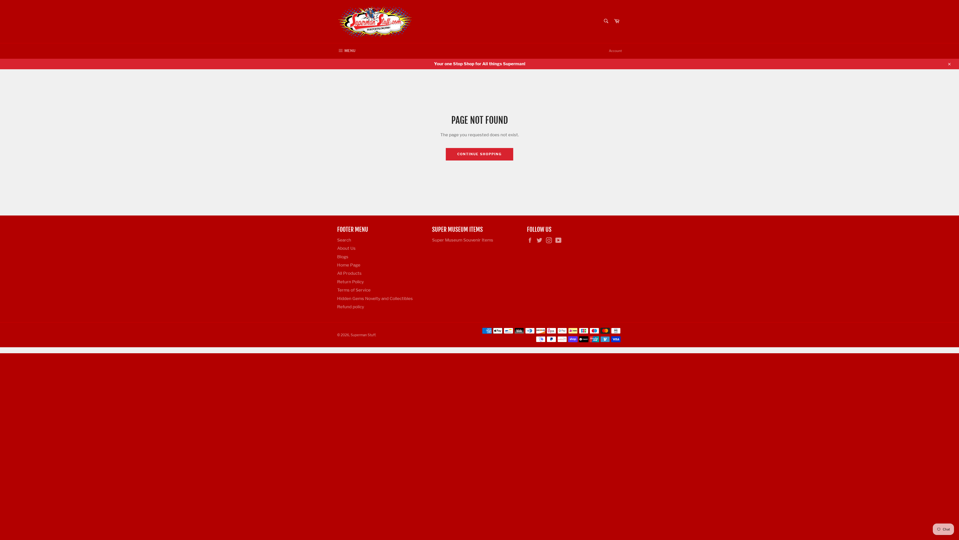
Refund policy (350, 306)
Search (344, 240)
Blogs (342, 256)
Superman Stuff (363, 335)
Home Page (348, 265)
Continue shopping (479, 154)
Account (615, 51)
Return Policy (350, 281)
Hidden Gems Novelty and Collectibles (375, 298)
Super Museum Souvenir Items (462, 240)
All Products (349, 273)
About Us (346, 248)
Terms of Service (354, 290)
